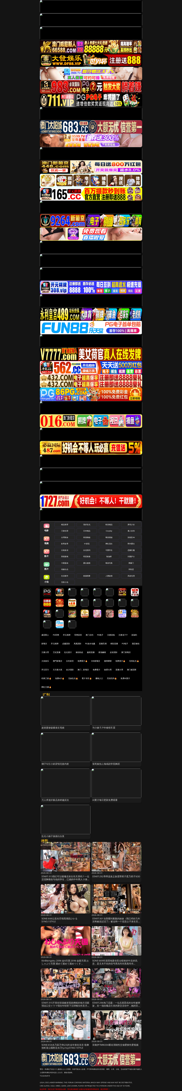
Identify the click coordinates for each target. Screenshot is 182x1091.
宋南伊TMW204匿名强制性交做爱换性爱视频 (115, 1044)
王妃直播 (56, 652)
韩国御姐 (86, 537)
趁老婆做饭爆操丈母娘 (53, 727)
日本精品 (86, 531)
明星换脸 (86, 556)
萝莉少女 (131, 524)
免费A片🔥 (59, 678)
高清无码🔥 (112, 678)
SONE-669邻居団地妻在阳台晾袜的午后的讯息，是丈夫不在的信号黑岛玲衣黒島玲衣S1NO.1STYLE (114, 963)
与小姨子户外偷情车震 (103, 727)
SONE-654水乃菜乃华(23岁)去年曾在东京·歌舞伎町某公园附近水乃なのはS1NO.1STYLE (65, 1046)
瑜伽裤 (109, 556)
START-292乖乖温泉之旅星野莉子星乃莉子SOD (116, 876)
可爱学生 (109, 550)
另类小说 (64, 582)
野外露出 (131, 543)
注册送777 (123, 635)
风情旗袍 (64, 556)
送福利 (134, 635)
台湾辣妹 (64, 537)
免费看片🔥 (82, 661)
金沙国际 (70, 669)
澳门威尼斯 (131, 669)
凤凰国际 (77, 643)
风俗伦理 (131, 576)
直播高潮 (103, 643)
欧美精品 (109, 524)
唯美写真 (109, 563)
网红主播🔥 (46, 687)
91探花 (87, 543)
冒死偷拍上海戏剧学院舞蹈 (106, 763)
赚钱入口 (99, 678)
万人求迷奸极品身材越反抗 (55, 799)
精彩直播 (114, 643)
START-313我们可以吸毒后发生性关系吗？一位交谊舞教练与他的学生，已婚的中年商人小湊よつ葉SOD (66, 879)
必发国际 (114, 652)
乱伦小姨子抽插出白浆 (53, 836)
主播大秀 (45, 652)
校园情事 (86, 576)
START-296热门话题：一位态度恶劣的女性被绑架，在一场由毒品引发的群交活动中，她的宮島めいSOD (116, 1005)
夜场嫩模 (102, 652)
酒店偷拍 (135, 643)
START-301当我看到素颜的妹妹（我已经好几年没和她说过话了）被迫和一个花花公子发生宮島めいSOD (116, 921)
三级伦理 (64, 531)
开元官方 (45, 669)
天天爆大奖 (57, 669)
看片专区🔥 (87, 678)
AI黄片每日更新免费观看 (105, 799)
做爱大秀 (108, 669)
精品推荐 (64, 524)
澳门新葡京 (126, 652)
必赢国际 (66, 643)
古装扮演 (64, 550)
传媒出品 (64, 569)
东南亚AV (131, 537)
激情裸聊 (108, 661)
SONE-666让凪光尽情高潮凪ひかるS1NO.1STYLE (59, 920)
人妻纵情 (109, 576)
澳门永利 (89, 635)
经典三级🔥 (46, 678)
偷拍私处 (79, 652)
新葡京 (44, 643)
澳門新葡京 (57, 661)
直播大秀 (119, 669)
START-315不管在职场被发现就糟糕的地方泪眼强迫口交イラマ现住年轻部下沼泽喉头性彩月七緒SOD (66, 1005)
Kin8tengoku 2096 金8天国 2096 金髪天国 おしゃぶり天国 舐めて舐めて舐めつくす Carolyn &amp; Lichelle (65, 963)
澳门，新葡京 (83, 669)
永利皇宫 (70, 661)
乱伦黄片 (68, 652)
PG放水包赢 (90, 643)
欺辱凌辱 (64, 543)
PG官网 (56, 635)
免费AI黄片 (125, 678)
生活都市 (64, 576)
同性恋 (131, 569)
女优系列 (86, 550)
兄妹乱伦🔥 (73, 678)
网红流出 (109, 543)
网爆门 (131, 563)
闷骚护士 (131, 556)
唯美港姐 (109, 537)
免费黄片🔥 (120, 661)
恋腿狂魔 (131, 550)
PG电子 (100, 635)
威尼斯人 (45, 635)
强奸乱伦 (86, 524)
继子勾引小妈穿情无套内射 (55, 763)
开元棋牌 (66, 635)
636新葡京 (95, 661)
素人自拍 (131, 531)
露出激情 (86, 563)
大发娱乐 (45, 661)
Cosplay (109, 531)
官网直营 (78, 635)
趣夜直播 (91, 652)
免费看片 (96, 669)
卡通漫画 (64, 563)
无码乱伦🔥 (134, 661)
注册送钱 (111, 635)
